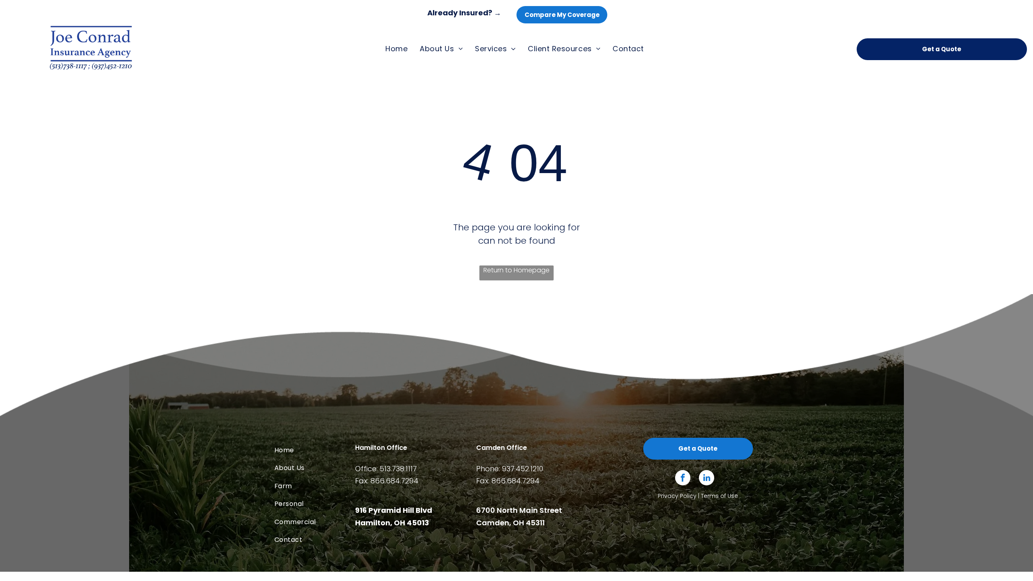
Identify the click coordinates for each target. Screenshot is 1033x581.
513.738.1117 (398, 469)
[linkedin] (706, 478)
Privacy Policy (677, 496)
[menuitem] (396, 48)
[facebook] (682, 478)
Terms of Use (719, 496)
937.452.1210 (522, 469)
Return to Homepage (516, 270)
